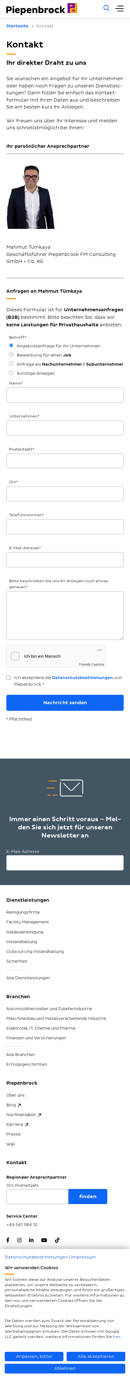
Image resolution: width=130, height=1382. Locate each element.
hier (117, 1337)
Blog (11, 1105)
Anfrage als (69, 364)
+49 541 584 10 (22, 1224)
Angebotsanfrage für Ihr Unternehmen (58, 346)
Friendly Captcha (91, 664)
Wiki (10, 1144)
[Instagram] (19, 1241)
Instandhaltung (21, 941)
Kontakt (16, 1163)
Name (16, 383)
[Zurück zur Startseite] (51, 9)
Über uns (15, 1095)
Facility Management (27, 922)
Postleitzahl (21, 449)
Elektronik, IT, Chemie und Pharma (40, 1028)
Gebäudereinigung (24, 932)
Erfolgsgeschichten (26, 1064)
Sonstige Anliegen (35, 373)
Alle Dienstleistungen (28, 978)
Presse (13, 1134)
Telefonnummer (26, 515)
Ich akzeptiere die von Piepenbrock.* (68, 681)
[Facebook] (7, 1241)
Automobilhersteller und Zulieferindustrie (49, 1008)
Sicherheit (16, 961)
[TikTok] (57, 1241)
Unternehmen (24, 416)
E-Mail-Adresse (25, 548)
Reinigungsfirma (22, 912)
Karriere (14, 1124)
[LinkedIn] (31, 1241)
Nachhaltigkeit (21, 1114)
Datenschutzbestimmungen (82, 677)
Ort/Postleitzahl (22, 1185)
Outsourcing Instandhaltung (35, 951)
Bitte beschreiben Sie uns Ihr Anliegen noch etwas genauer (58, 584)
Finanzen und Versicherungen (36, 1038)
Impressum (83, 1257)
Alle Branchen (20, 1054)
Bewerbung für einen (43, 355)
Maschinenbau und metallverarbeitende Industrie (56, 1018)
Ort (13, 482)
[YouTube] (44, 1241)
